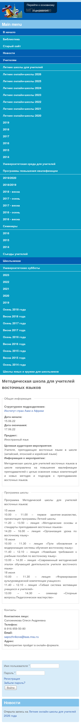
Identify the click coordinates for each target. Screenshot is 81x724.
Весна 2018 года (14, 316)
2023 (6, 275)
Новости (9, 53)
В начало (9, 32)
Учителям (9, 60)
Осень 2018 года (14, 309)
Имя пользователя (17, 666)
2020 (6, 295)
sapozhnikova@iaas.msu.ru (21, 637)
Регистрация (12, 678)
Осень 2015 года (14, 351)
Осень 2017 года (14, 323)
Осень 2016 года (14, 337)
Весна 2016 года (14, 344)
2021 (6, 289)
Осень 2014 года (14, 364)
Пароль (9, 673)
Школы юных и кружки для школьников (31, 371)
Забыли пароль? (14, 683)
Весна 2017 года (14, 330)
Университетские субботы (21, 268)
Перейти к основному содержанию (40, 7)
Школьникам (12, 261)
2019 (6, 302)
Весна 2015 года (14, 358)
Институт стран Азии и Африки (24, 411)
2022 (6, 282)
